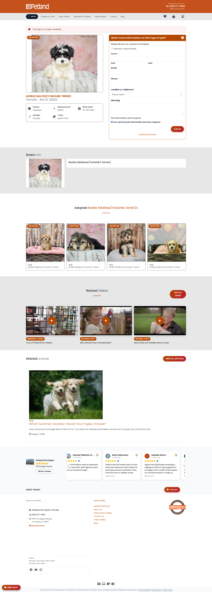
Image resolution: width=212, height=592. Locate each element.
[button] (184, 466)
